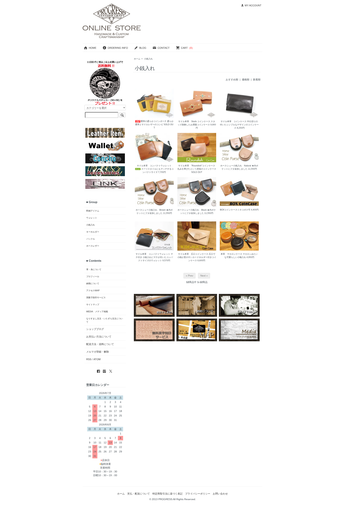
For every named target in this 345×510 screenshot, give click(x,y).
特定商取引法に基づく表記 (167, 493)
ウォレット (91, 218)
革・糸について (93, 269)
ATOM (97, 359)
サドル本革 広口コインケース (193, 254)
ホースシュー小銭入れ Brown (151, 210)
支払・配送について (138, 493)
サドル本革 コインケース (234, 121)
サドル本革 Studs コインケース (194, 121)
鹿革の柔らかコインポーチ (154, 121)
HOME (92, 47)
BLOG (142, 47)
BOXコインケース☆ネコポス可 (235, 209)
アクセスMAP (93, 290)
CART (187, 47)
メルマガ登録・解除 (97, 351)
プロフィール (92, 276)
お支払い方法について (98, 336)
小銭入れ (148, 59)
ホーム (137, 59)
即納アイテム (92, 211)
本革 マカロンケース (231, 254)
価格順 (245, 79)
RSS (88, 359)
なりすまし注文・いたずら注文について (104, 320)
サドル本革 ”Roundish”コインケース (196, 165)
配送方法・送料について (100, 344)
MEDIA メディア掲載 (97, 311)
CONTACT (164, 47)
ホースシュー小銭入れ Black (192, 210)
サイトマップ (92, 304)
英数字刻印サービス (96, 297)
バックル (90, 239)
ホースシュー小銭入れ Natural (235, 165)
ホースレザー (92, 246)
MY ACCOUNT (253, 5)
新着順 (257, 79)
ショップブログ (95, 329)
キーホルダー (92, 232)
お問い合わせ (220, 493)
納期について (92, 283)
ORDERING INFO (118, 47)
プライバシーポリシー (197, 493)
